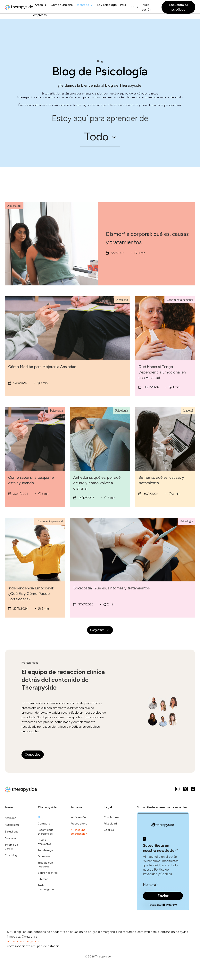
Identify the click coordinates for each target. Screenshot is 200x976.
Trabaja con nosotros (45, 864)
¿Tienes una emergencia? (79, 831)
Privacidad (110, 823)
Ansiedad (10, 818)
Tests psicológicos (46, 887)
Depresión (11, 838)
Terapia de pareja (11, 846)
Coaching (11, 855)
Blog (40, 817)
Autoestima (12, 824)
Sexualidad (12, 831)
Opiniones (44, 856)
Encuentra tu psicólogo (178, 7)
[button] (100, 136)
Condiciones (112, 817)
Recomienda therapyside (45, 831)
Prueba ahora (79, 823)
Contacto (44, 823)
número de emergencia (23, 941)
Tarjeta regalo (46, 850)
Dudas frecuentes (44, 842)
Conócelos (32, 754)
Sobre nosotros (48, 872)
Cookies (109, 830)
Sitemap (43, 879)
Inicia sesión (146, 7)
